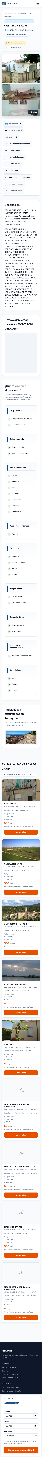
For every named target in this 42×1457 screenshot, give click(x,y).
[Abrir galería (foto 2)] (21, 92)
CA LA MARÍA (10, 804)
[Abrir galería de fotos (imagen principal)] (21, 68)
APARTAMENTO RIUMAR (15, 984)
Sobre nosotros (7, 1371)
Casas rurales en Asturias (11, 1388)
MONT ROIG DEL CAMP (25, 14)
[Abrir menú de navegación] (37, 3)
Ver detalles (21, 832)
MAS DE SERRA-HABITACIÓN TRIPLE (20, 1167)
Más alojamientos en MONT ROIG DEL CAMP (18, 774)
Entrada (7, 1412)
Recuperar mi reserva (10, 1378)
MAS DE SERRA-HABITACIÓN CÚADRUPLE (17, 1105)
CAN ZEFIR (9, 1044)
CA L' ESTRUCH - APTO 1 (15, 924)
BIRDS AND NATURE (13, 1227)
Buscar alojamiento (9, 1367)
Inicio (6, 14)
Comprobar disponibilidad (21, 1450)
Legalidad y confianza (10, 1374)
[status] (15, 43)
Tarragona (12, 14)
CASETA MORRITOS (13, 864)
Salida (6, 1421)
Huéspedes (8, 1431)
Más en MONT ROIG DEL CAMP (16, 35)
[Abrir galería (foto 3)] (21, 108)
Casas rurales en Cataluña (11, 1391)
